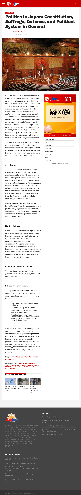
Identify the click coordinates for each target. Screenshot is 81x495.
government (29, 365)
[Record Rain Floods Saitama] (23, 384)
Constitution (23, 363)
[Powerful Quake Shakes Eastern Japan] (10, 384)
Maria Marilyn (19, 31)
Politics (32, 366)
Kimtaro (16, 357)
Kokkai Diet (9, 366)
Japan (37, 365)
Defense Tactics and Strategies (20, 364)
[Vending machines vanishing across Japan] (35, 384)
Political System (21, 366)
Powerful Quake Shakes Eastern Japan (10, 388)
